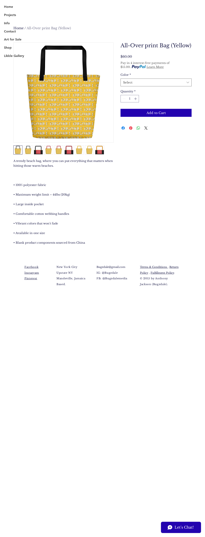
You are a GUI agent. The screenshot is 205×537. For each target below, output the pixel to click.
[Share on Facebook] (123, 128)
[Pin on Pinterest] (130, 128)
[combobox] (156, 82)
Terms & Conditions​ (154, 267)
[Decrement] (123, 98)
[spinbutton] (129, 98)
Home (8, 7)
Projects (10, 15)
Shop (8, 47)
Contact (10, 31)
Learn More (155, 67)
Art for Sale (12, 39)
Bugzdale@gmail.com (110, 267)
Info (7, 23)
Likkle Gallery (14, 56)
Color (126, 75)
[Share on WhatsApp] (138, 128)
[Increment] (135, 98)
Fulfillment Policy (162, 273)
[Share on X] (146, 128)
